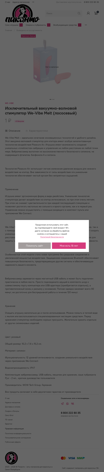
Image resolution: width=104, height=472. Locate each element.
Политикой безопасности (52, 237)
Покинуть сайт (34, 245)
